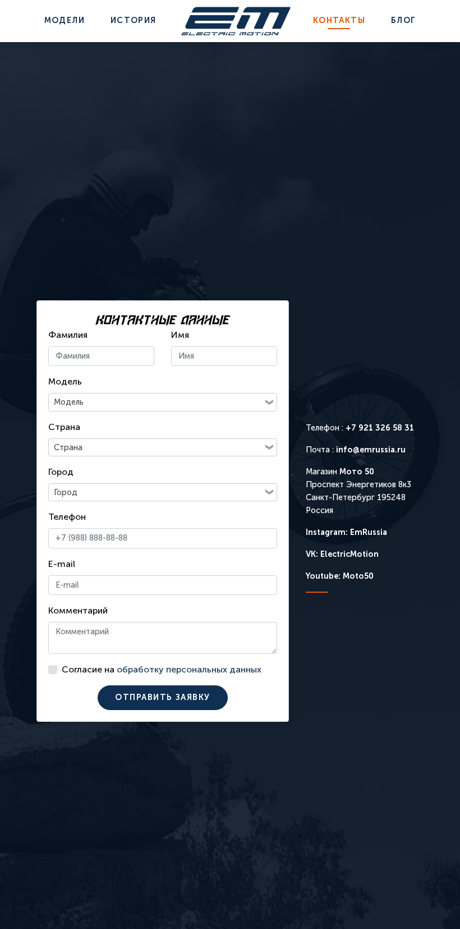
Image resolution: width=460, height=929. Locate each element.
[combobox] (156, 402)
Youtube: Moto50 (340, 576)
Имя (180, 335)
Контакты (339, 20)
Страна (64, 427)
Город (60, 471)
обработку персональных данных (189, 669)
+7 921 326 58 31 (380, 428)
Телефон (67, 516)
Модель (65, 381)
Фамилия (68, 335)
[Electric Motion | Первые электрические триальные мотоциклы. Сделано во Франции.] (236, 21)
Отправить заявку (162, 697)
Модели (64, 20)
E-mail (61, 564)
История (134, 20)
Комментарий (78, 610)
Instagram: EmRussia (346, 532)
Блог (403, 20)
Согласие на (161, 669)
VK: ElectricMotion (342, 554)
